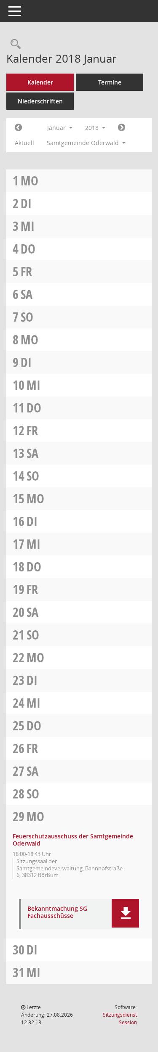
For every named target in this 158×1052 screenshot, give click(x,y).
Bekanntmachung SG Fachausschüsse (57, 912)
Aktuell (24, 143)
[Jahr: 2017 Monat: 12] (18, 127)
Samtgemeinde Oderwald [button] (84, 143)
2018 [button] (92, 128)
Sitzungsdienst (120, 1018)
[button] (125, 913)
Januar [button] (57, 128)
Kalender (40, 82)
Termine (109, 82)
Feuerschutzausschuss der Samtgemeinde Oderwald (73, 839)
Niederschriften (40, 101)
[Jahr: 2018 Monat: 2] (121, 127)
